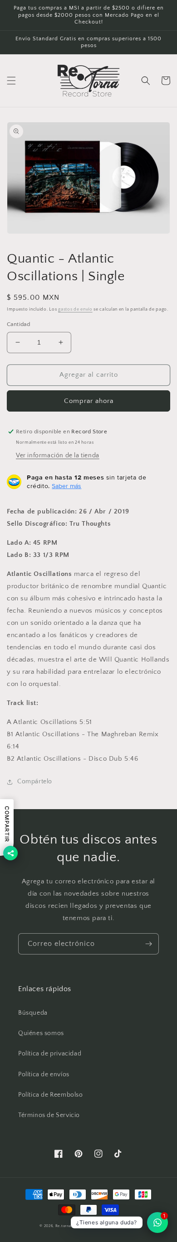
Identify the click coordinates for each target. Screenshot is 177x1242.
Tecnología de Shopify (118, 1226)
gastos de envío (75, 309)
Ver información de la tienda (57, 455)
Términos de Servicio (49, 1115)
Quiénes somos (41, 1033)
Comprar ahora (88, 401)
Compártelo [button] (34, 781)
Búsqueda (33, 1013)
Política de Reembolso (50, 1094)
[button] (11, 81)
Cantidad (18, 324)
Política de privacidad (49, 1053)
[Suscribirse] (148, 943)
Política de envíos (43, 1074)
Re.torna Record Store (76, 1226)
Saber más (66, 485)
